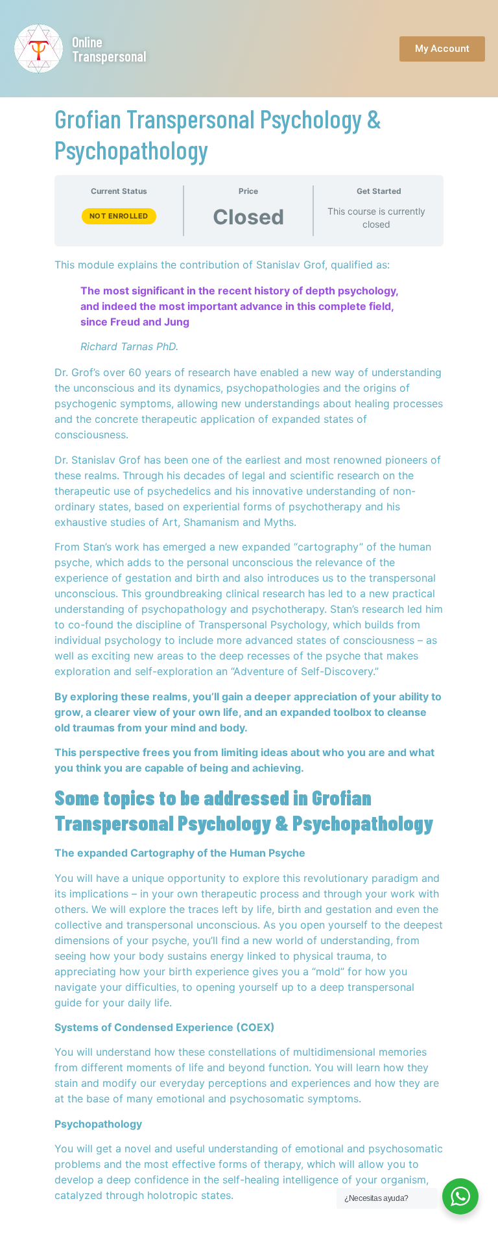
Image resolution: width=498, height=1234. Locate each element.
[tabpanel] (249, 730)
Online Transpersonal (109, 48)
